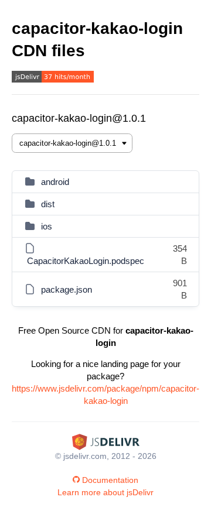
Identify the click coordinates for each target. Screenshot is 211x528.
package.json (66, 289)
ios (46, 226)
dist (48, 204)
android (55, 182)
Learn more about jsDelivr (105, 492)
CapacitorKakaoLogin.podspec (85, 261)
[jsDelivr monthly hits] (53, 78)
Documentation (110, 480)
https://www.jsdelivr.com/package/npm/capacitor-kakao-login (105, 394)
